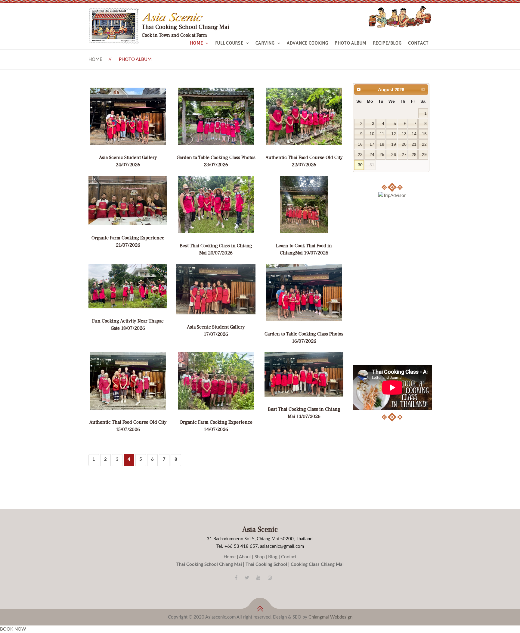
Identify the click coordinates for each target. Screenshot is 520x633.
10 (372, 134)
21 (414, 144)
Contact (418, 43)
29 (424, 154)
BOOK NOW (13, 629)
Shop (260, 557)
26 (393, 154)
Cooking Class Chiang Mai (317, 564)
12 (393, 134)
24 (372, 154)
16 (360, 144)
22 (424, 144)
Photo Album (350, 43)
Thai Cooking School (266, 564)
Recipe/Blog (387, 43)
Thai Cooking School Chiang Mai (209, 564)
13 (404, 134)
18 (381, 144)
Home (196, 43)
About (245, 557)
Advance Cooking (307, 43)
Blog (272, 557)
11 (382, 134)
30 (360, 165)
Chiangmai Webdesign (330, 617)
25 (381, 154)
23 (360, 154)
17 (372, 144)
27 (404, 154)
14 (414, 134)
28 (414, 154)
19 (393, 144)
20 (404, 144)
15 (424, 134)
